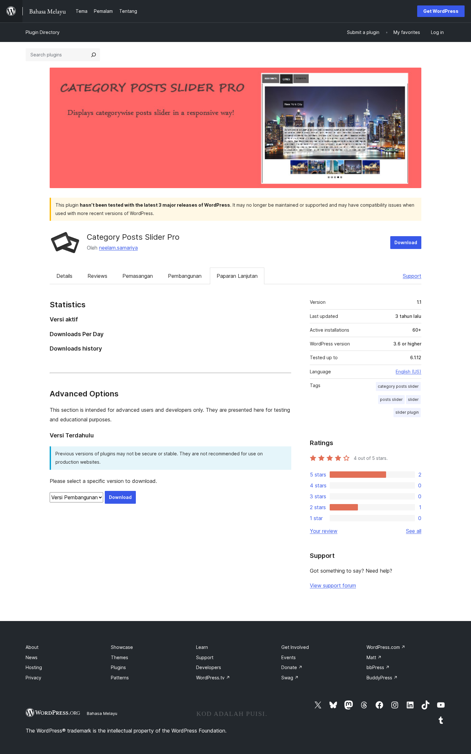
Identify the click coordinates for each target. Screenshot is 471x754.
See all (413, 531)
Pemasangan (137, 276)
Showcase (122, 647)
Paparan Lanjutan (237, 276)
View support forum (333, 585)
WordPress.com (386, 647)
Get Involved (295, 647)
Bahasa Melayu (102, 713)
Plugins (118, 667)
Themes (119, 657)
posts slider (391, 399)
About (32, 647)
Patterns (120, 677)
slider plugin (407, 412)
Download (405, 242)
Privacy (33, 677)
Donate (291, 667)
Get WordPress (441, 11)
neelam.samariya (118, 247)
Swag (290, 677)
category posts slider (398, 386)
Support (412, 276)
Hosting (34, 667)
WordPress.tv (213, 677)
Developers (208, 667)
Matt (374, 657)
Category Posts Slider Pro (133, 237)
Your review (323, 531)
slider (413, 399)
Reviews (97, 276)
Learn (202, 647)
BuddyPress (382, 677)
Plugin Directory (43, 32)
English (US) (408, 371)
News (31, 657)
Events (288, 657)
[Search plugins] (93, 54)
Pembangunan (185, 276)
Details (64, 276)
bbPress (378, 667)
